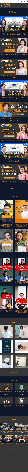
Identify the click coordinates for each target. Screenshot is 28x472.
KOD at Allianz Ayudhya (6, 443)
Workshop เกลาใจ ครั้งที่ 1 (21, 443)
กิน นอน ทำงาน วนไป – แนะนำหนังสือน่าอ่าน (21, 392)
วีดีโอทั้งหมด (14, 189)
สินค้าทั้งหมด (14, 372)
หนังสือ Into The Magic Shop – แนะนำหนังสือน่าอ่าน (6, 392)
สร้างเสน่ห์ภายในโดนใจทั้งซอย (21, 431)
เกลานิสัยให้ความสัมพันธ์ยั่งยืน (6, 431)
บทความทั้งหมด (14, 412)
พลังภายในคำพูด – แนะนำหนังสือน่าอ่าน (21, 406)
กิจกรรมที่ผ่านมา (14, 449)
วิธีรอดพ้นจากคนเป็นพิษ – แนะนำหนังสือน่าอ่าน (6, 406)
